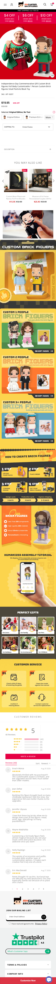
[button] (2, 186)
